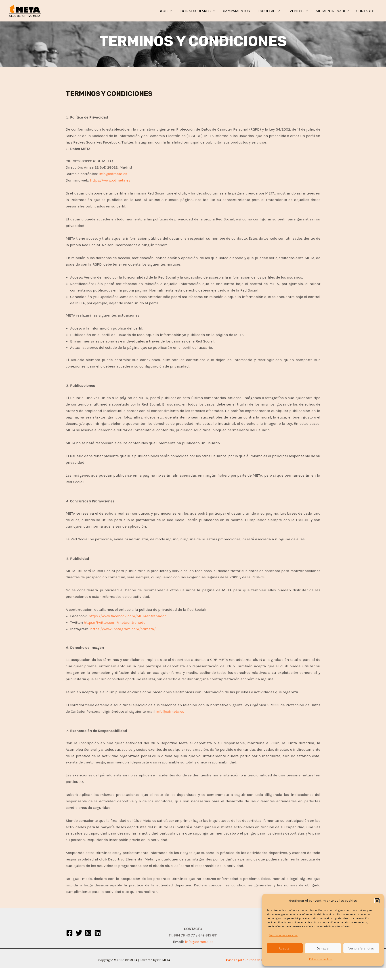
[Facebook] (69, 933)
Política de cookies (321, 959)
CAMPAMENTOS (236, 10)
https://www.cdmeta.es (110, 180)
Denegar (323, 948)
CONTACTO (365, 10)
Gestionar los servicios (283, 935)
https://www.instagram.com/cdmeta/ (123, 629)
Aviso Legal (234, 960)
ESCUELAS (266, 10)
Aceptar (285, 948)
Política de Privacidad (261, 960)
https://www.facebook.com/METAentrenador (127, 616)
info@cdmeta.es (113, 173)
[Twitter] (79, 933)
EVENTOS (295, 10)
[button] (377, 900)
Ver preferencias (361, 948)
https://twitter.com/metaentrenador (115, 622)
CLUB (163, 10)
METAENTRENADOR (332, 10)
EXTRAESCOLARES (195, 10)
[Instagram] (88, 933)
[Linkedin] (97, 933)
